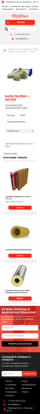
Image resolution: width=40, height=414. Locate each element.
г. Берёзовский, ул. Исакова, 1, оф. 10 (21, 2)
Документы (21, 9)
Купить (20, 207)
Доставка (25, 6)
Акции (5, 6)
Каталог (9, 381)
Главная (11, 49)
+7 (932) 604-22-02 (22, 34)
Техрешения (7, 9)
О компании (14, 6)
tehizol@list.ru (22, 39)
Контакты (33, 9)
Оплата (35, 6)
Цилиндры (27, 49)
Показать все (13, 131)
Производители (28, 385)
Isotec (18, 49)
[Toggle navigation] (5, 50)
